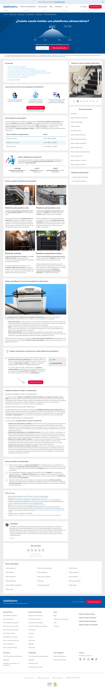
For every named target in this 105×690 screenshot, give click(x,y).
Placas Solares (65, 10)
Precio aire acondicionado (44, 568)
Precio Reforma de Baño (10, 615)
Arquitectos (32, 647)
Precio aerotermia (11, 568)
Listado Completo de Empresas (88, 621)
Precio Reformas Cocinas (10, 637)
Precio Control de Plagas (10, 647)
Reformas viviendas (86, 10)
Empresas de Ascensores (35, 615)
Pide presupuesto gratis (59, 48)
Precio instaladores (30, 14)
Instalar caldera (26, 10)
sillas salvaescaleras (14, 477)
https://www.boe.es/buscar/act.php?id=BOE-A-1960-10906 (31, 498)
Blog (51, 6)
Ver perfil (12, 538)
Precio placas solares (75, 581)
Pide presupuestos (95, 6)
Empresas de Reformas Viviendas (38, 626)
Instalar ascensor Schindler (78, 164)
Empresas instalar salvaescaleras (80, 177)
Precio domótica (73, 576)
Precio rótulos (73, 585)
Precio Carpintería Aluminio (11, 640)
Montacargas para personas (78, 139)
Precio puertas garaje (43, 585)
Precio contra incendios (43, 576)
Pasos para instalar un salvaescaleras (18, 77)
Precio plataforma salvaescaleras (17, 67)
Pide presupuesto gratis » (94, 68)
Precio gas (40, 581)
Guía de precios (42, 6)
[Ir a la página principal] (10, 7)
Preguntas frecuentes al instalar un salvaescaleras (22, 75)
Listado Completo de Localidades (88, 624)
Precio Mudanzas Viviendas (10, 622)
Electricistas (32, 640)
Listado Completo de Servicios (87, 617)
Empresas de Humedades (36, 622)
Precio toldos (9, 589)
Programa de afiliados (60, 660)
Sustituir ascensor (75, 126)
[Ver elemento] (78, 101)
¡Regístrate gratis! (60, 2)
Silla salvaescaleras (76, 130)
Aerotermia (45, 10)
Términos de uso (29, 678)
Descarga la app (33, 663)
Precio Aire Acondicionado (10, 630)
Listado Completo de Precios (87, 614)
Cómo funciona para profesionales (38, 656)
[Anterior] (73, 101)
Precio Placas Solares (9, 633)
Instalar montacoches (76, 147)
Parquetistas (32, 630)
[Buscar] (66, 6)
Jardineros (32, 633)
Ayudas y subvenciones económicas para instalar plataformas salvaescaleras (29, 73)
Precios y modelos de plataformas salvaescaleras (22, 69)
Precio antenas (10, 572)
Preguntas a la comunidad (61, 619)
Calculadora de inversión (36, 667)
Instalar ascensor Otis (77, 156)
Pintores (31, 637)
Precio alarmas (73, 568)
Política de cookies (57, 678)
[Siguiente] (97, 101)
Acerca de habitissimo (60, 656)
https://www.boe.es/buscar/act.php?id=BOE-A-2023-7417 (29, 505)
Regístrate (6, 660)
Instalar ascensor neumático (78, 143)
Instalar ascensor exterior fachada (80, 152)
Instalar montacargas (76, 122)
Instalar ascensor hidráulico (78, 135)
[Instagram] (80, 659)
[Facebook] (84, 659)
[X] (88, 659)
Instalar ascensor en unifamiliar (79, 118)
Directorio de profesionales (28, 6)
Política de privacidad (43, 678)
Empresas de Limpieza (35, 619)
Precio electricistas (11, 581)
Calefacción (5, 10)
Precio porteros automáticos (14, 585)
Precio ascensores (39, 14)
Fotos (55, 622)
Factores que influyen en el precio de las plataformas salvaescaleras (27, 71)
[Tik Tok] (96, 659)
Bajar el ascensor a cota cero (79, 160)
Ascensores (74, 113)
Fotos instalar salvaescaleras (79, 181)
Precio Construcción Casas (10, 626)
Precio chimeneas (11, 576)
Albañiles (31, 644)
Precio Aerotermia (8, 619)
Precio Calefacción (8, 644)
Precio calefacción (74, 572)
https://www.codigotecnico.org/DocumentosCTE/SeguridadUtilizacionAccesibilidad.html (36, 515)
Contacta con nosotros (85, 655)
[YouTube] (92, 659)
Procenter (56, 626)
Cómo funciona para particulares (12, 656)
